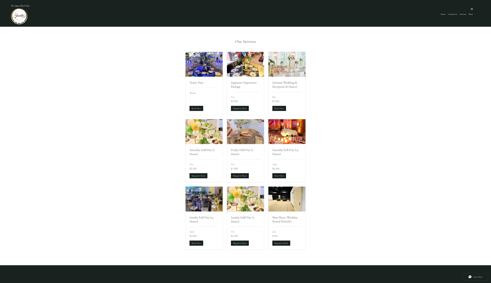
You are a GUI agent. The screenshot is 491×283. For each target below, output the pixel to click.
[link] (204, 83)
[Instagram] (472, 9)
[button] (196, 108)
